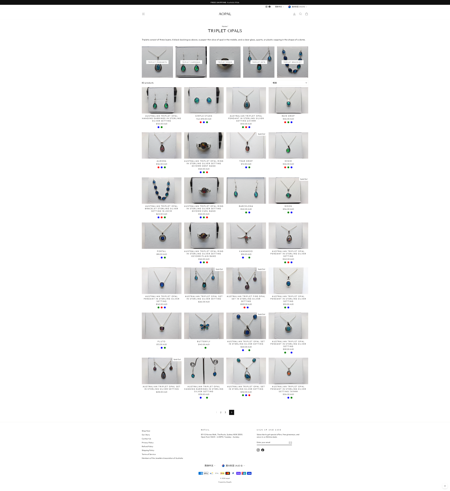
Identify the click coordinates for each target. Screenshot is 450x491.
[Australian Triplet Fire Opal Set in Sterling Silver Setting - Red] (244, 307)
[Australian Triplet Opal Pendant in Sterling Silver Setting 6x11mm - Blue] (249, 127)
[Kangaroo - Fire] (246, 257)
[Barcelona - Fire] (243, 212)
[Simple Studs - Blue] (204, 122)
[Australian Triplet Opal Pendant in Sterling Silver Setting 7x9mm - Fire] (285, 398)
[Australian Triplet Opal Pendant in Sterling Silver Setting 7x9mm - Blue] (288, 398)
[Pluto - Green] (165, 348)
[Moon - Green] (288, 212)
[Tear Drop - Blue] (246, 167)
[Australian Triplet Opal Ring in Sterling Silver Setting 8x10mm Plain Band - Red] (207, 262)
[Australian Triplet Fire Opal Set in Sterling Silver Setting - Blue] (248, 307)
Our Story (146, 435)
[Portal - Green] (165, 257)
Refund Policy (147, 446)
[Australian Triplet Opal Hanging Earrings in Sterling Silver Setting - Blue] (158, 127)
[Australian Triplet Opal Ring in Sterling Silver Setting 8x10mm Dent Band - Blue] (201, 172)
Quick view (161, 111)
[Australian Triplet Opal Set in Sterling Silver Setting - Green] (249, 350)
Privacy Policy (148, 442)
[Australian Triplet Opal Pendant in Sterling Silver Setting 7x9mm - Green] (291, 398)
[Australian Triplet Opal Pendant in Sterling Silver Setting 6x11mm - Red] (246, 127)
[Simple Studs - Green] (207, 122)
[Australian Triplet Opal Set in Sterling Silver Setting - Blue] (243, 350)
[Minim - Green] (288, 167)
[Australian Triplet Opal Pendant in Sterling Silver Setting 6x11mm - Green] (243, 127)
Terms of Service (149, 454)
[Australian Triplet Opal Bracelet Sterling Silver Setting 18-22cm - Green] (165, 217)
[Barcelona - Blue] (249, 212)
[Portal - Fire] (158, 257)
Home (224, 26)
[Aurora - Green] (165, 167)
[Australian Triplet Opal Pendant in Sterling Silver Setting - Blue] (291, 262)
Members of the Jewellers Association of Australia (162, 458)
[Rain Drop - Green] (288, 122)
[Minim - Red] (285, 167)
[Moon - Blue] (291, 212)
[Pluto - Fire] (158, 348)
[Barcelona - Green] (246, 212)
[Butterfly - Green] (205, 348)
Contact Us (146, 439)
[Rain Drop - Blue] (291, 122)
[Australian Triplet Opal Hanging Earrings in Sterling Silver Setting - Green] (162, 127)
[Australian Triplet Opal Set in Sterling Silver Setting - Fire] (246, 350)
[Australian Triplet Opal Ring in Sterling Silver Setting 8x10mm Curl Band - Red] (207, 217)
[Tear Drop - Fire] (243, 167)
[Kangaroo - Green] (249, 257)
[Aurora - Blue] (162, 167)
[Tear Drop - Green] (249, 167)
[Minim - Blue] (291, 167)
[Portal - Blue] (162, 257)
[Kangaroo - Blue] (243, 257)
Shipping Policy (148, 450)
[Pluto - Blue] (162, 348)
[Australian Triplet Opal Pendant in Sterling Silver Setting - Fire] (291, 307)
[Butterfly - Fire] (202, 348)
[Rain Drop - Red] (285, 122)
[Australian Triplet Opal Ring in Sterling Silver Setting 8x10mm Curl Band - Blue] (201, 217)
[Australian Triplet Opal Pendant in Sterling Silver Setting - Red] (288, 262)
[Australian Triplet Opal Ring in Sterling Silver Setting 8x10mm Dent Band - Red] (207, 172)
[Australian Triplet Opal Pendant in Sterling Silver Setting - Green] (285, 262)
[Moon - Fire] (285, 212)
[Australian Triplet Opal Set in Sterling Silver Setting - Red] (249, 395)
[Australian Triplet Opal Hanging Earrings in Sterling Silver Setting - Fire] (165, 127)
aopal (225, 14)
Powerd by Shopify (225, 482)
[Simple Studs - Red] (201, 122)
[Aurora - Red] (158, 167)
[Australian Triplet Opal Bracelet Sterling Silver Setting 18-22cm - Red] (162, 217)
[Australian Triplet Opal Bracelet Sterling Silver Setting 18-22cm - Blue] (158, 217)
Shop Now (146, 431)
